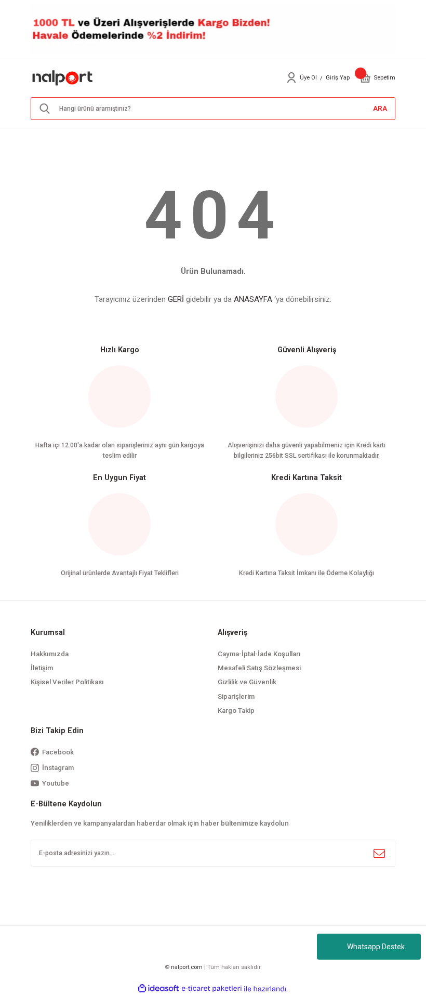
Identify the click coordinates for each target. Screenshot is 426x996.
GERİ (176, 299)
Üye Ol (308, 77)
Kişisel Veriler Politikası (67, 682)
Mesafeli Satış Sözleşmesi (259, 668)
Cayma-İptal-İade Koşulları (259, 654)
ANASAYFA (253, 299)
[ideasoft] (158, 988)
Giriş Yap (338, 77)
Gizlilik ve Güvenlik (247, 682)
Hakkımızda (50, 654)
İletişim (42, 668)
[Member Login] (291, 78)
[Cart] (365, 78)
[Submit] (379, 853)
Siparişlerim (236, 696)
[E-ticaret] (211, 989)
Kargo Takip (236, 710)
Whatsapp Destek (376, 946)
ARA (380, 108)
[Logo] (63, 77)
